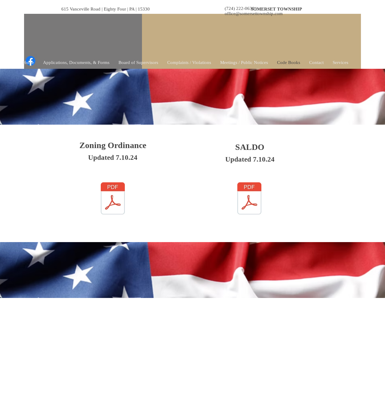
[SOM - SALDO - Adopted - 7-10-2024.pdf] (249, 199)
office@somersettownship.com (254, 13)
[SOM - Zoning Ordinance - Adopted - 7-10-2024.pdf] (112, 199)
